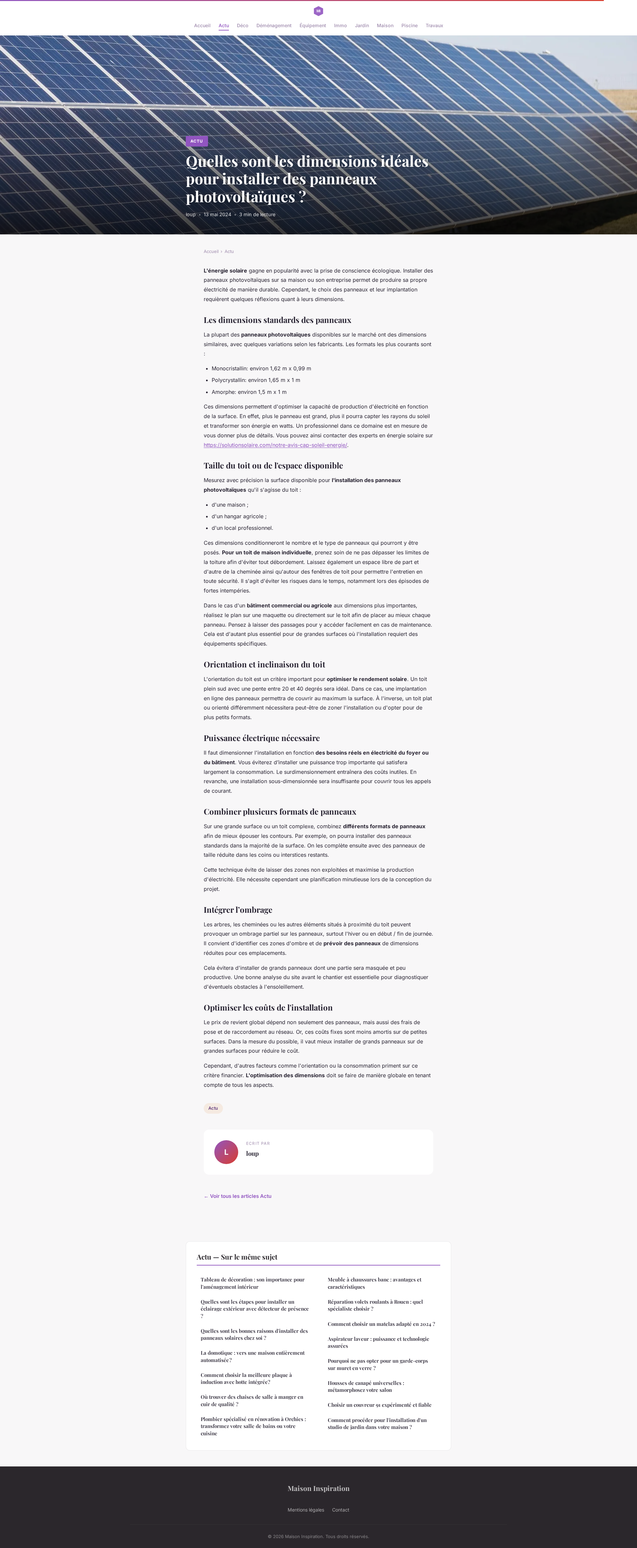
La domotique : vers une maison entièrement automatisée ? (253, 1356)
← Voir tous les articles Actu (237, 1196)
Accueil (202, 25)
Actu (224, 25)
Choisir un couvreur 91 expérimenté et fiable (380, 1404)
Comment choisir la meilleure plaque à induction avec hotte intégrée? (246, 1378)
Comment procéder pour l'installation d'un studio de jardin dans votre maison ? (377, 1423)
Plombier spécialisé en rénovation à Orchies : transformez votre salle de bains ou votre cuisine (253, 1426)
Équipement (313, 25)
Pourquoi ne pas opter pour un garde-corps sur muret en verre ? (378, 1364)
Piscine (409, 25)
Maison (385, 25)
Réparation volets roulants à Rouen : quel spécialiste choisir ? (375, 1305)
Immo (340, 25)
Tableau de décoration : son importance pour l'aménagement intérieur (253, 1283)
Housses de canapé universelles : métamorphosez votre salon (366, 1386)
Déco (242, 25)
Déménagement (274, 25)
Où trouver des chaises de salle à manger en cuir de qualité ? (252, 1400)
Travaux (434, 25)
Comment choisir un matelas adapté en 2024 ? (381, 1324)
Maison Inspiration (319, 1488)
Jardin (362, 25)
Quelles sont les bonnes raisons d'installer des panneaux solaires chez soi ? (254, 1334)
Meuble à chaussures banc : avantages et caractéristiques (374, 1283)
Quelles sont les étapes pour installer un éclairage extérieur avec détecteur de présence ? (255, 1308)
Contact (340, 1510)
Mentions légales (306, 1510)
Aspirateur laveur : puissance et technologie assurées (378, 1342)
